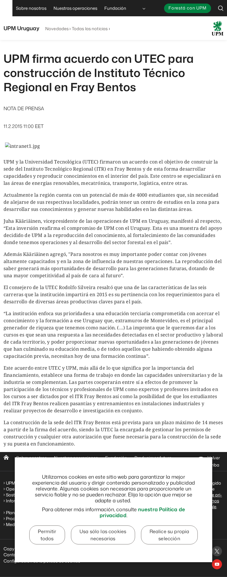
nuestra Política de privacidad (142, 512)
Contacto (13, 555)
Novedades (57, 28)
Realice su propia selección (169, 535)
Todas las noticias (90, 28)
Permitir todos (47, 535)
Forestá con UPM (187, 8)
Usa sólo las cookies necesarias (103, 535)
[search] (221, 8)
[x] (217, 551)
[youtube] (217, 564)
